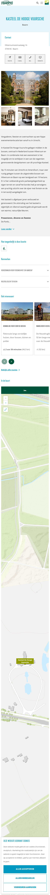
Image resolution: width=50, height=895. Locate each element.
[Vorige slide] (4, 361)
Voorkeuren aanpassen (25, 887)
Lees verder (6, 229)
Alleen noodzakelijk (25, 878)
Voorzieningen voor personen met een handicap (16, 271)
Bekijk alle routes (9, 370)
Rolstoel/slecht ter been (9, 282)
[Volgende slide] (11, 361)
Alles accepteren (25, 869)
